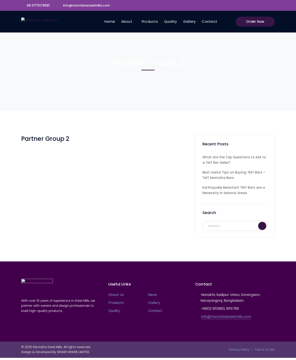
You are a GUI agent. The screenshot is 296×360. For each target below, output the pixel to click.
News (152, 294)
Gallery (154, 302)
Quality (114, 310)
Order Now (255, 21)
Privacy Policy (239, 349)
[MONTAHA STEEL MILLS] (39, 20)
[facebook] (29, 323)
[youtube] (35, 323)
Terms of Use (265, 349)
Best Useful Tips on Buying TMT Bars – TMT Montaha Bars (233, 175)
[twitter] (22, 323)
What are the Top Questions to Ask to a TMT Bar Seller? (234, 160)
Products (116, 302)
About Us (116, 294)
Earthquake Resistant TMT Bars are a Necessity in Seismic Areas (233, 190)
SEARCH (262, 226)
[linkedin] (42, 323)
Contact (155, 310)
